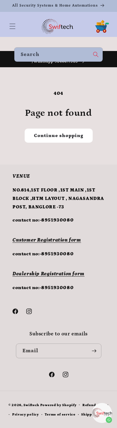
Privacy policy (25, 414)
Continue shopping (58, 135)
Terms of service (60, 414)
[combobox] (58, 55)
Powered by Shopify (58, 405)
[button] (12, 26)
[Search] (96, 54)
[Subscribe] (94, 351)
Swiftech (31, 405)
